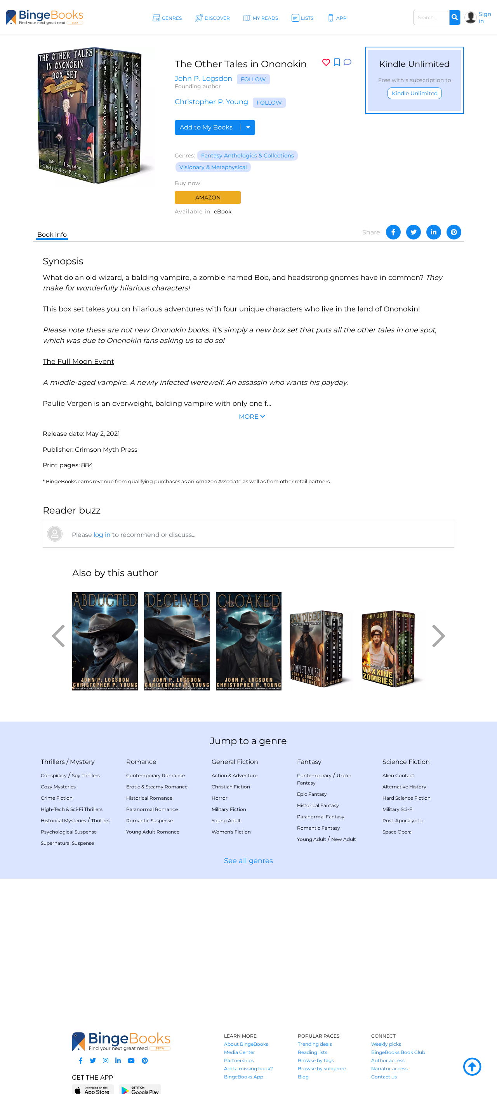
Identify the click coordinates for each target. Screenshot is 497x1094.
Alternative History (404, 787)
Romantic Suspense (149, 820)
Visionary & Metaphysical (213, 167)
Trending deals (315, 1044)
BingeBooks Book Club (398, 1052)
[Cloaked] (249, 637)
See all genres (248, 860)
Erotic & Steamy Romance (157, 787)
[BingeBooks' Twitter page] (93, 1060)
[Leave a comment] (347, 62)
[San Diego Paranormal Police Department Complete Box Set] (320, 637)
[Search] (454, 17)
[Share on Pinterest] (454, 232)
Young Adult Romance (152, 832)
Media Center (239, 1052)
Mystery (82, 761)
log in (102, 534)
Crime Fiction (57, 798)
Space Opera (397, 832)
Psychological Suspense (69, 832)
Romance (141, 761)
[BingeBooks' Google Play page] (140, 1090)
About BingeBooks (246, 1044)
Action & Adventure (234, 775)
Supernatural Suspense (67, 843)
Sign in (485, 17)
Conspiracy (54, 775)
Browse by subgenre (322, 1068)
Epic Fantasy (312, 794)
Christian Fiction (231, 787)
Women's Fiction (231, 832)
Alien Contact (398, 775)
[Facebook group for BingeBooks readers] (81, 1060)
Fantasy (309, 761)
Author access (388, 1060)
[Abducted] (105, 637)
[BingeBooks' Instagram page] (105, 1060)
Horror (220, 798)
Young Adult (226, 820)
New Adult (343, 839)
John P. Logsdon (203, 78)
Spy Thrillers (86, 775)
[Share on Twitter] (413, 232)
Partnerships (239, 1060)
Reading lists (312, 1052)
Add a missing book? (248, 1068)
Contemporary (314, 775)
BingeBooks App (243, 1077)
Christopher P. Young (211, 102)
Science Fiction (406, 761)
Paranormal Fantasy (320, 817)
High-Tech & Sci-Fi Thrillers (72, 809)
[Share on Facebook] (393, 232)
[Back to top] (472, 1067)
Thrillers (53, 761)
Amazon (208, 197)
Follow (253, 79)
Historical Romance (149, 798)
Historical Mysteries (63, 820)
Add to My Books (207, 127)
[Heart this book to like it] (326, 62)
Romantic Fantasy (318, 828)
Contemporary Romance (155, 775)
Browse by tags (316, 1060)
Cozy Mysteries (58, 787)
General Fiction (235, 761)
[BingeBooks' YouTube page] (131, 1060)
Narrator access (389, 1068)
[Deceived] (177, 637)
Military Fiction (229, 809)
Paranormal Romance (152, 809)
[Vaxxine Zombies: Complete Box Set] (392, 637)
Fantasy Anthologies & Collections (247, 155)
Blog (303, 1077)
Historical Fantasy (318, 805)
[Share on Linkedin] (433, 232)
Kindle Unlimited (415, 93)
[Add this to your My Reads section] (337, 62)
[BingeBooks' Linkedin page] (118, 1060)
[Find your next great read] (44, 17)
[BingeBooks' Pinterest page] (145, 1060)
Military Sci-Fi (398, 809)
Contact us (384, 1077)
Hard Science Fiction (406, 798)
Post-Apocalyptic (402, 820)
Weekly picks (386, 1044)
